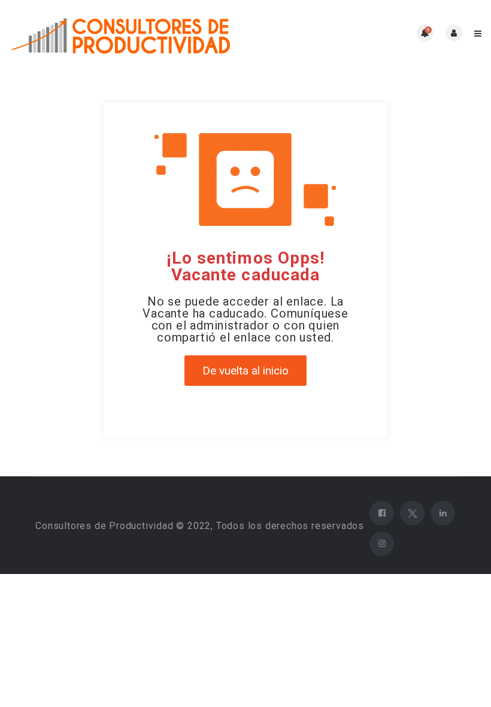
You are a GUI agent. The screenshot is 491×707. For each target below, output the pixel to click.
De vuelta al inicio (245, 370)
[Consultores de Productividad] (127, 33)
